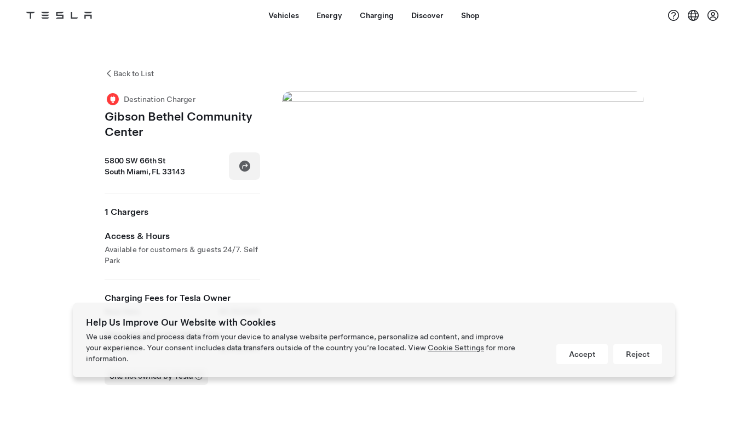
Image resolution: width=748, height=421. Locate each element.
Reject (637, 354)
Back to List (133, 73)
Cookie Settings (456, 347)
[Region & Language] (693, 15)
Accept (582, 354)
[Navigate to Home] (59, 15)
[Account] (713, 15)
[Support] (673, 15)
